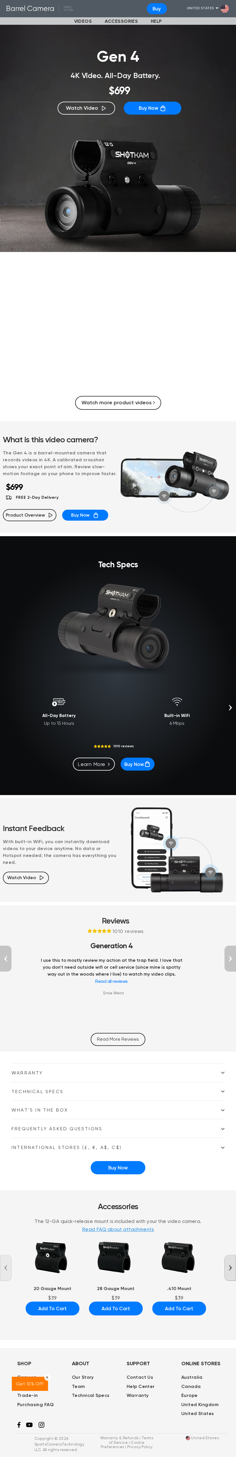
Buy (157, 9)
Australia (192, 1377)
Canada (191, 1386)
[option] (118, 331)
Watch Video (82, 108)
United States (200, 8)
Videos (83, 21)
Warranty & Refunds (119, 1438)
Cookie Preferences (122, 1444)
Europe (189, 1395)
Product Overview (25, 515)
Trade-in (27, 1395)
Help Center (141, 1386)
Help (156, 21)
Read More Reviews (118, 1039)
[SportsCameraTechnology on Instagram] (41, 1426)
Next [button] (230, 707)
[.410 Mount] (179, 1256)
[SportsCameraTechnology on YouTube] (29, 1426)
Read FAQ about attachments (118, 1229)
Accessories (121, 21)
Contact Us (140, 1377)
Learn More (91, 764)
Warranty (27, 1073)
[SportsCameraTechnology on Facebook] (18, 1426)
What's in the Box (40, 1110)
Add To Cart (52, 1308)
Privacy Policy (140, 1447)
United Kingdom (200, 1404)
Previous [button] (6, 959)
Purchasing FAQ (35, 1404)
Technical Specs (38, 1091)
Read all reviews (111, 981)
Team (78, 1386)
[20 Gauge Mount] (52, 1256)
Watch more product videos (117, 402)
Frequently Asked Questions (57, 1128)
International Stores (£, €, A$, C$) (67, 1147)
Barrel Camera (30, 8)
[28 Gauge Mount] (115, 1256)
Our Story (83, 1377)
